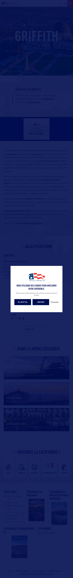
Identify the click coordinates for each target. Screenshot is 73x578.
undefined (40, 302)
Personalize (55, 302)
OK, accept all (22, 302)
